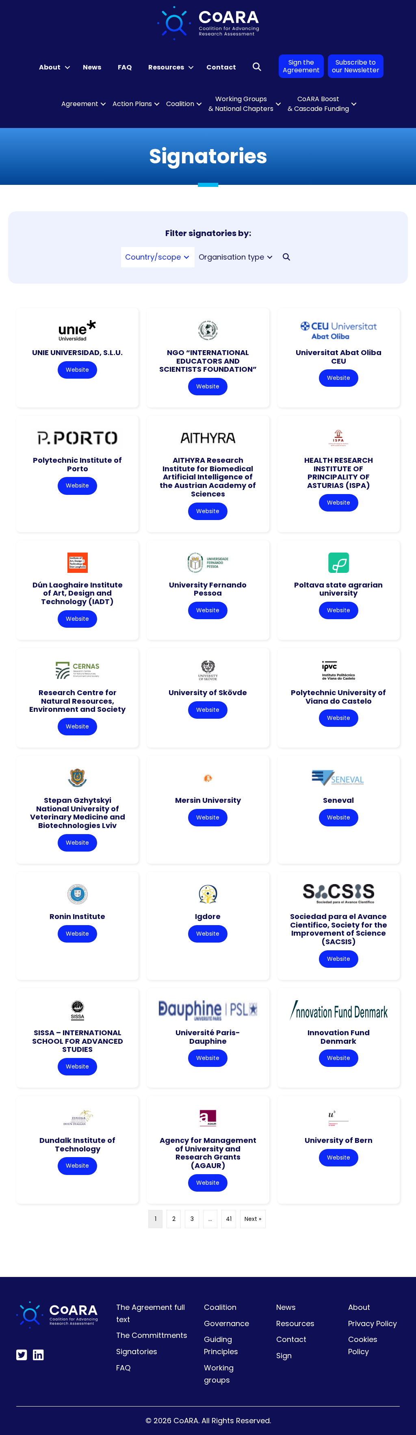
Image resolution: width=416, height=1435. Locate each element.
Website (77, 370)
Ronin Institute (77, 916)
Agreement (79, 103)
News (92, 67)
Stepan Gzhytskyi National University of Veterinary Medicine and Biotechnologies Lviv (77, 812)
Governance (226, 1323)
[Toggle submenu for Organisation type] (270, 257)
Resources (166, 67)
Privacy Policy (372, 1323)
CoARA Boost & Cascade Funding (318, 103)
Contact (221, 67)
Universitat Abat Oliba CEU (338, 356)
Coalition (180, 103)
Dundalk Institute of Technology (77, 1144)
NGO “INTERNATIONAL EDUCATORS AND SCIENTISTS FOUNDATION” (208, 360)
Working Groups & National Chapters (240, 103)
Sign (284, 1355)
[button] (67, 67)
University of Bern (339, 1140)
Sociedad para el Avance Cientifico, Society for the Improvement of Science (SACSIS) (338, 929)
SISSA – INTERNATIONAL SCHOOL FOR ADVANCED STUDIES (77, 1040)
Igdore (208, 916)
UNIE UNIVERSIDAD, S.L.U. (77, 352)
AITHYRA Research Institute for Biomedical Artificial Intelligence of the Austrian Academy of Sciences (208, 477)
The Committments (151, 1335)
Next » (253, 1219)
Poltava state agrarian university (338, 589)
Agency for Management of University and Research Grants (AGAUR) (208, 1153)
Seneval (338, 800)
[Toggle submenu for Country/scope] (186, 257)
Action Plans (132, 103)
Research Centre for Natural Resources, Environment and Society (77, 700)
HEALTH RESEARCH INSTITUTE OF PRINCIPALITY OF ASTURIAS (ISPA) (338, 472)
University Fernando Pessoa (208, 589)
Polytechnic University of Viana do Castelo (338, 696)
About (50, 67)
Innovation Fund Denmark (339, 1036)
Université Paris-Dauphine (208, 1036)
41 (229, 1219)
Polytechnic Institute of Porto (77, 464)
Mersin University (208, 800)
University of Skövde (208, 692)
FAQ (125, 67)
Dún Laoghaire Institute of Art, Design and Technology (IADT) (77, 593)
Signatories (136, 1351)
